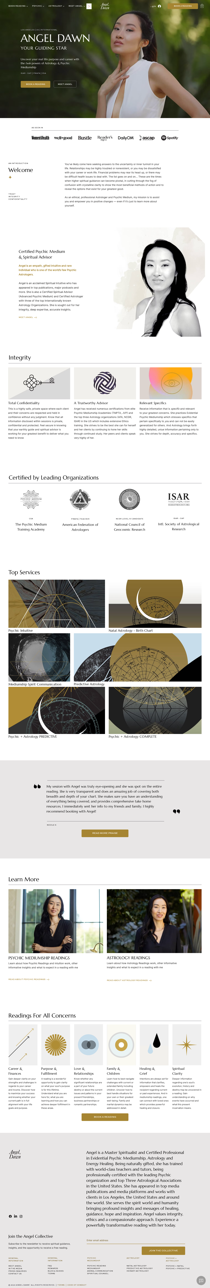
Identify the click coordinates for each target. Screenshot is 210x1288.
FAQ (50, 1266)
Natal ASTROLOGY (137, 1266)
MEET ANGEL (15, 1266)
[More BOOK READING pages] (27, 6)
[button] (202, 6)
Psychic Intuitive (20, 631)
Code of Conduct (77, 1285)
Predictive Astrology (89, 684)
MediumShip (93, 1268)
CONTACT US (15, 1274)
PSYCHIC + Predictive (178, 1269)
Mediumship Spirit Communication (34, 684)
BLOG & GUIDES (56, 1271)
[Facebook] (10, 1216)
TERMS (51, 1274)
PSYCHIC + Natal (175, 1266)
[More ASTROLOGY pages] (63, 6)
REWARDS (53, 1268)
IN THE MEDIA (15, 1269)
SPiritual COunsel (97, 1274)
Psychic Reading (96, 1266)
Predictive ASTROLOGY (140, 1268)
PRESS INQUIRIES (17, 1271)
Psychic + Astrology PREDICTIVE (32, 737)
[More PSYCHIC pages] (43, 6)
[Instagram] (21, 1216)
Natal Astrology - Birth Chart (131, 631)
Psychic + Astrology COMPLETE (133, 737)
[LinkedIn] (15, 1216)
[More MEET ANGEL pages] (84, 6)
